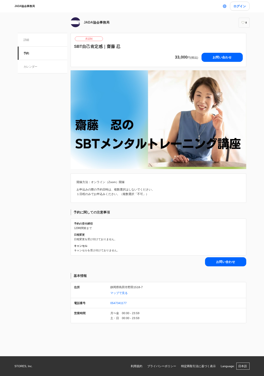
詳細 (26, 39)
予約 (26, 53)
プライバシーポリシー (161, 366)
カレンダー (30, 66)
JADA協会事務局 (24, 6)
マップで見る (119, 293)
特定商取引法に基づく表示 (198, 366)
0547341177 (118, 303)
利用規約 (136, 366)
